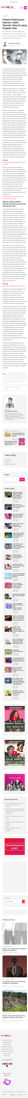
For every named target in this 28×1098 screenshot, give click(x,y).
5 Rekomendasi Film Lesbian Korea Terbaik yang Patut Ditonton (14, 804)
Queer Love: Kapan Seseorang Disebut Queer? (13, 828)
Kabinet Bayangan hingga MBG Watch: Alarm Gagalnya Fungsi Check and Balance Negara (18, 495)
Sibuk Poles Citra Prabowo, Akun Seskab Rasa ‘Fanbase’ (19, 506)
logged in (7, 462)
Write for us (13, 1094)
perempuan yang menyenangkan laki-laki (15, 377)
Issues (5, 16)
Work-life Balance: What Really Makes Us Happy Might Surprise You (11, 443)
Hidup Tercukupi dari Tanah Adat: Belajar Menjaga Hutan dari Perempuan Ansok (18, 641)
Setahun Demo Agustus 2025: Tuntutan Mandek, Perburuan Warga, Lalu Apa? (18, 629)
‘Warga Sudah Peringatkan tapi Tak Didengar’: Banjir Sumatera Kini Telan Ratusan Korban (15, 810)
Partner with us (22, 1094)
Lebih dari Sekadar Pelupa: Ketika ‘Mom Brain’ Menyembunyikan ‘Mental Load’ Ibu (18, 606)
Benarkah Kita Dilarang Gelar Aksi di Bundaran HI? (19, 595)
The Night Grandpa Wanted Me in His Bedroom (15, 822)
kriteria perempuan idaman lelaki (17, 374)
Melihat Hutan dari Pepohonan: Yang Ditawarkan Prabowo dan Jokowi (14, 1016)
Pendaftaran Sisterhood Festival (18, 650)
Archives (7, 898)
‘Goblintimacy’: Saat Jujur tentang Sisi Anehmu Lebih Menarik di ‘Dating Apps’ (19, 546)
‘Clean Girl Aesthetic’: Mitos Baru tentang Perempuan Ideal (18, 515)
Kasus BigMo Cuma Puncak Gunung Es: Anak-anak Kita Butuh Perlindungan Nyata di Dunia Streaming (18, 681)
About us (4, 1094)
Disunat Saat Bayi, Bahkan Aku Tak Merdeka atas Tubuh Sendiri (18, 670)
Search (7, 474)
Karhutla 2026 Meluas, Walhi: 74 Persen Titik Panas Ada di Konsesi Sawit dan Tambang (18, 618)
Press (12, 1095)
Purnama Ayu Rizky (14, 43)
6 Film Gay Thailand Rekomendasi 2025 (14, 817)
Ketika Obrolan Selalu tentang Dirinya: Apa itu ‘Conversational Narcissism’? (18, 535)
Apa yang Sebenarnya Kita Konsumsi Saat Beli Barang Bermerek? (19, 659)
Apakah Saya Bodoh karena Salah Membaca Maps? (18, 525)
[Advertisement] (14, 877)
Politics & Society (7, 987)
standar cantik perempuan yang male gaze (13, 382)
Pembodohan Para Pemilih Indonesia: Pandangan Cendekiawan (14, 982)
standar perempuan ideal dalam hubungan (12, 388)
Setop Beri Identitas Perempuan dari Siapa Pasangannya (18, 435)
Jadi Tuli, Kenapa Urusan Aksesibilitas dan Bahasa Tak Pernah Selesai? (18, 585)
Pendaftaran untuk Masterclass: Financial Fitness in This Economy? (18, 693)
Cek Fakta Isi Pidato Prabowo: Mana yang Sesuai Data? (18, 566)
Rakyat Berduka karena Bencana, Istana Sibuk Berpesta (19, 575)
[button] (25, 7)
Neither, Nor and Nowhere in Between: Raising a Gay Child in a (14, 949)
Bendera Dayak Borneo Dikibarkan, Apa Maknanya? (17, 556)
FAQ (18, 1095)
